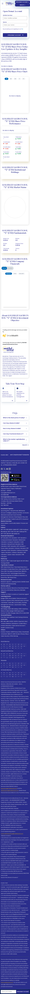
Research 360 (4, 561)
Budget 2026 (4, 598)
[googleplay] (15, 479)
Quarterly (10, 268)
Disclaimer (15, 623)
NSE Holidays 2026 (6, 609)
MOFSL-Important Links (20, 621)
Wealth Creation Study (7, 627)
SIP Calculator (5, 538)
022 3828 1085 (5, 495)
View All (24, 445)
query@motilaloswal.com (8, 493)
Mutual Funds (14, 511)
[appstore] (15, 475)
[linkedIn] (10, 469)
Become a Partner (6, 588)
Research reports (5, 582)
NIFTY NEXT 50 (12, 531)
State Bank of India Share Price (9, 569)
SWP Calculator (12, 546)
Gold (9, 602)
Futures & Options (6, 600)
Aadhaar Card (14, 617)
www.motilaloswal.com (7, 982)
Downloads (26, 632)
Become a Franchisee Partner (20, 588)
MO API (23, 561)
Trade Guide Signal (14, 561)
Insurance (25, 519)
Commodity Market (14, 523)
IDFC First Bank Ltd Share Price (13, 571)
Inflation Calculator (17, 552)
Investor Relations (6, 623)
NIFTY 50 (3, 529)
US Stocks (25, 513)
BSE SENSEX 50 (15, 533)
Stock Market (12, 598)
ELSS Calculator (12, 550)
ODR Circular (16, 634)
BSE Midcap (4, 531)
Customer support (24, 594)
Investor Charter (5, 632)
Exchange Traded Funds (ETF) (13, 519)
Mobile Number (7, 15)
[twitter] (4, 469)
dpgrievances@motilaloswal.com (10, 790)
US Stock (26, 600)
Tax (2, 617)
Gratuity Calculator (20, 548)
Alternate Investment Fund (8, 515)
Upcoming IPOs (5, 511)
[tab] (6, 79)
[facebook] (2, 469)
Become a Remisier (19, 590)
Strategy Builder (5, 563)
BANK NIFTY (16, 529)
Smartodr (4, 634)
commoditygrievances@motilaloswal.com (12, 833)
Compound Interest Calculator (9, 540)
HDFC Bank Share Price (7, 567)
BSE (2, 621)
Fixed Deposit (18, 517)
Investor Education (6, 625)
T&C (22, 29)
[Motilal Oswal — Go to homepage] (8, 4)
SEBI (8, 621)
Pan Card (6, 617)
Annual (4, 268)
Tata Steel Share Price (20, 567)
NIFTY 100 (3, 533)
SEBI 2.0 (10, 634)
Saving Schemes (23, 617)
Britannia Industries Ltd (7, 575)
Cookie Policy (22, 623)
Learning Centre (16, 582)
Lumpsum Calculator (13, 542)
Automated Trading (20, 604)
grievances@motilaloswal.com (9, 788)
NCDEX (11, 621)
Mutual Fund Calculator (14, 544)
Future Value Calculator (7, 548)
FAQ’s (9, 594)
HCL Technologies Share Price (16, 573)
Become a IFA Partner (8, 590)
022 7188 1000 (4, 505)
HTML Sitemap (14, 636)
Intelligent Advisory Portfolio (14, 513)
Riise (27, 561)
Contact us (4, 594)
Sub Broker (4, 602)
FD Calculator (13, 538)
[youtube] (7, 469)
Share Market (4, 523)
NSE (5, 621)
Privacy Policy (24, 634)
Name (5, 22)
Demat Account (21, 598)
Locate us (15, 594)
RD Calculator (22, 538)
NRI (12, 602)
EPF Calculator (21, 546)
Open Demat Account (14, 35)
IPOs (13, 600)
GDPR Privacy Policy (16, 632)
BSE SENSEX (9, 529)
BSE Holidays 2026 (16, 609)
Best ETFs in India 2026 (22, 613)
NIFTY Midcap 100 (21, 531)
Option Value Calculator (14, 554)
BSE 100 (9, 533)
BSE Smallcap (24, 529)
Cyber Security (5, 636)
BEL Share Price (12, 577)
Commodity (17, 602)
